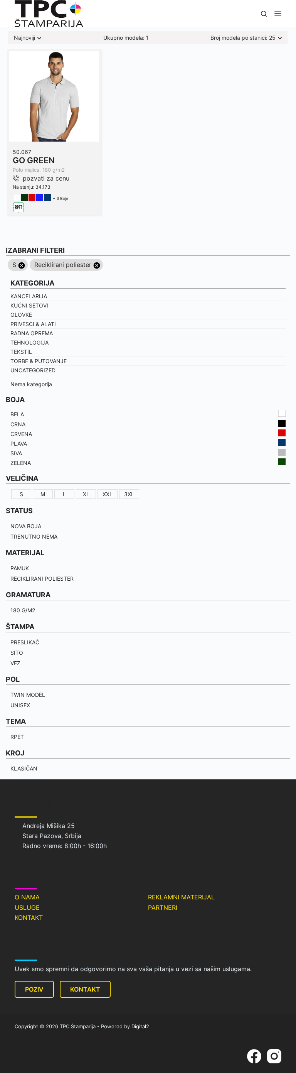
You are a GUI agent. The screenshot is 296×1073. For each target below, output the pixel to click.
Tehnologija (29, 342)
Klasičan (23, 768)
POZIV (34, 989)
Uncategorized (33, 370)
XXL (108, 494)
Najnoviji (24, 37)
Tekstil (21, 351)
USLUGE (27, 907)
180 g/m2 (22, 610)
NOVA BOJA (25, 526)
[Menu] (277, 13)
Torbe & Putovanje (38, 361)
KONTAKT (29, 917)
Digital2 (140, 1026)
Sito (16, 652)
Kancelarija (28, 296)
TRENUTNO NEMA (33, 536)
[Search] (264, 14)
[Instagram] (274, 1056)
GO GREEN (34, 160)
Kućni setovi (29, 305)
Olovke (21, 314)
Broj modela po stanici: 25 (243, 37)
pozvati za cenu (46, 178)
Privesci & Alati (33, 324)
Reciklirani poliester (42, 578)
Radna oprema (31, 333)
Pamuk (19, 568)
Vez (15, 663)
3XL (129, 494)
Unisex (20, 705)
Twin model (27, 694)
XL (86, 494)
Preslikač (24, 642)
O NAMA (27, 897)
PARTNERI (162, 907)
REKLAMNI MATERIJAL (181, 897)
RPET (17, 736)
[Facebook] (254, 1056)
